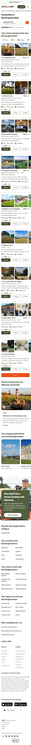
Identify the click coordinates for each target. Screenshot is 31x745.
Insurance (18, 662)
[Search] (27, 22)
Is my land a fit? (20, 654)
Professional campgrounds (19, 658)
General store (5, 654)
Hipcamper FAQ (5, 665)
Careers (3, 659)
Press (2, 662)
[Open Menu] (28, 6)
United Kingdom (10, 11)
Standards (18, 664)
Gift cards (4, 651)
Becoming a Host (20, 651)
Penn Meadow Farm (20, 416)
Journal (3, 656)
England (18, 11)
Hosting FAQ (19, 667)
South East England (26, 11)
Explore (3, 11)
